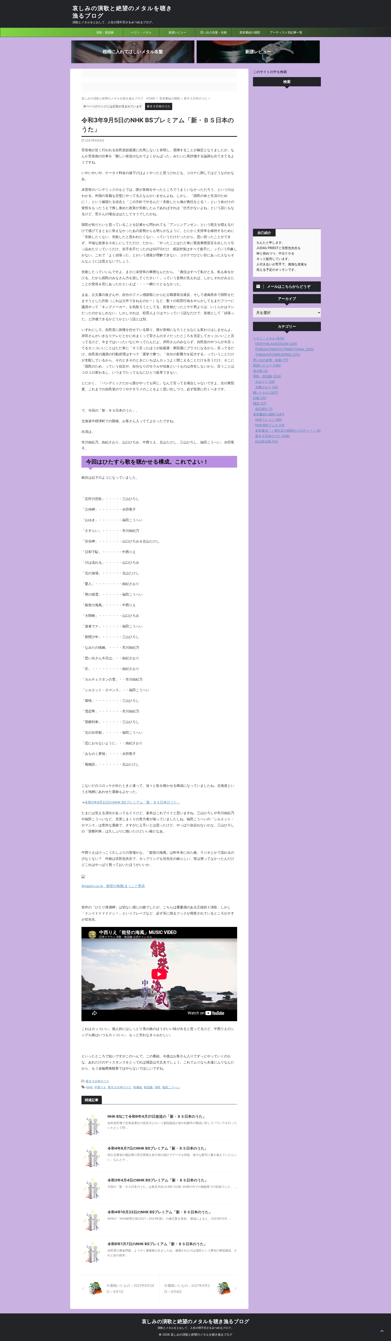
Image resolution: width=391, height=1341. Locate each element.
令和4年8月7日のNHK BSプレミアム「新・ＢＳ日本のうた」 (157, 1148)
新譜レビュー (177, 32)
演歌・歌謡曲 (105, 32)
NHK (89, 1087)
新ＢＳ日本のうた (97, 1081)
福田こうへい (171, 1087)
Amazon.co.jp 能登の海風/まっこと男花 (113, 886)
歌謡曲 (148, 1087)
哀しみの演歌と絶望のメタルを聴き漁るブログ (195, 1321)
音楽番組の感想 (249, 32)
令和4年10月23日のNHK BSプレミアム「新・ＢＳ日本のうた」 (159, 1212)
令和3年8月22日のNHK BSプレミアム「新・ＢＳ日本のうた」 (132, 802)
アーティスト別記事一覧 (286, 32)
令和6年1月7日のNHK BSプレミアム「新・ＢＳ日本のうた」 (157, 1244)
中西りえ (100, 1087)
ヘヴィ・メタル (141, 32)
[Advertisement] (287, 158)
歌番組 (137, 1087)
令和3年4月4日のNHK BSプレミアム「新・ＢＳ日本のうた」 (157, 1180)
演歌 (157, 1087)
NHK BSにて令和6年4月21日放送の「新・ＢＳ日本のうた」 (156, 1116)
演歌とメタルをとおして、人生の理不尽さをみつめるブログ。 (195, 1327)
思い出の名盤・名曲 (213, 32)
